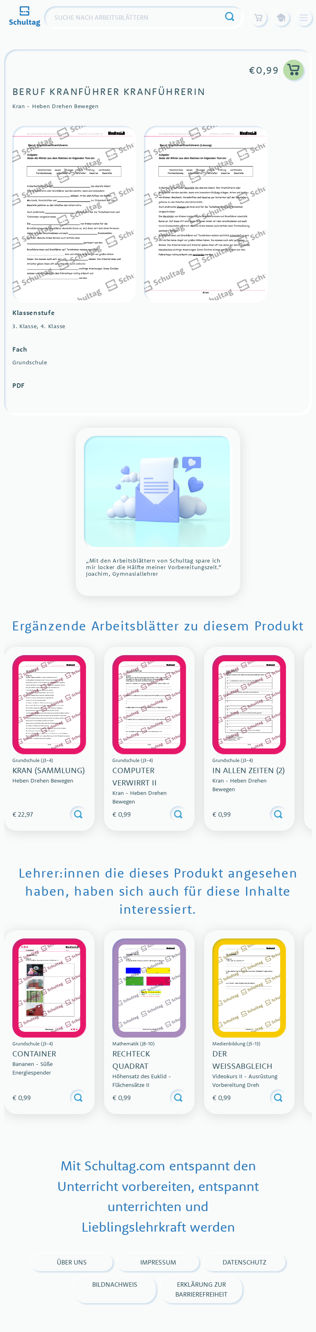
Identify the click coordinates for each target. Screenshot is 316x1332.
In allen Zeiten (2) (248, 770)
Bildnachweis (114, 1284)
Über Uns (72, 1262)
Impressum (158, 1262)
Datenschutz (244, 1262)
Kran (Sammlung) (48, 770)
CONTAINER (34, 1053)
